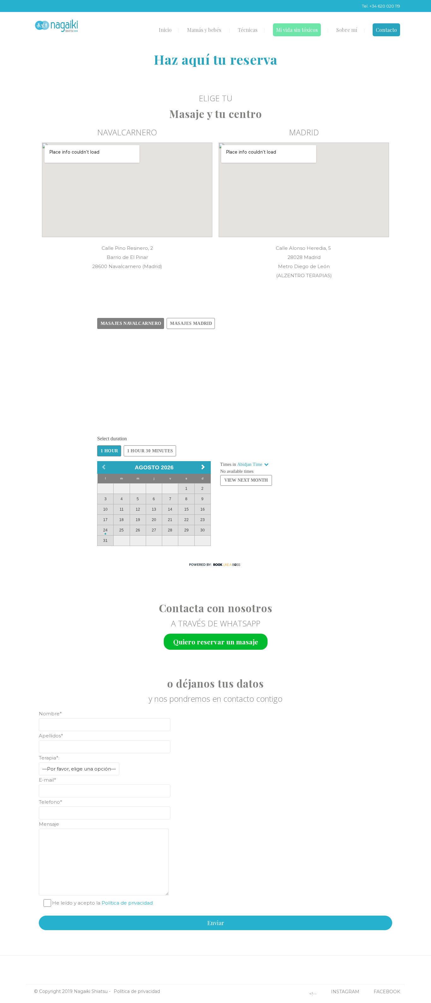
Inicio (165, 29)
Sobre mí (346, 29)
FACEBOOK (387, 991)
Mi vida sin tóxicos (297, 29)
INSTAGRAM (345, 991)
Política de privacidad (127, 903)
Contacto (386, 29)
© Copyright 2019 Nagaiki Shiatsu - (72, 991)
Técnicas (247, 29)
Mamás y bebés (204, 29)
